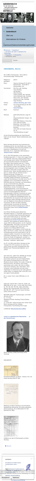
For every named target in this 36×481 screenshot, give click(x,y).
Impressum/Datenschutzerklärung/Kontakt (18, 45)
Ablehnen (16, 477)
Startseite (9, 28)
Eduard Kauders (23, 207)
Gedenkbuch (11, 32)
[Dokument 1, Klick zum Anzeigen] (13, 371)
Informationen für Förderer (16, 39)
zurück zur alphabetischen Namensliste (15, 316)
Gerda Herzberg (17, 108)
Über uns (9, 35)
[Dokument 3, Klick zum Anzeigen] (13, 427)
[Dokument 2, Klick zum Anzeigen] (13, 394)
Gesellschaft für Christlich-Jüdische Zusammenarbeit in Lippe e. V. (13, 464)
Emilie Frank (16, 220)
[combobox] (23, 60)
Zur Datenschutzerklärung (18, 480)
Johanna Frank (8, 152)
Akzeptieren (6, 477)
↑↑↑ (31, 458)
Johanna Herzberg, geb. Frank (22, 102)
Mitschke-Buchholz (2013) (18, 309)
